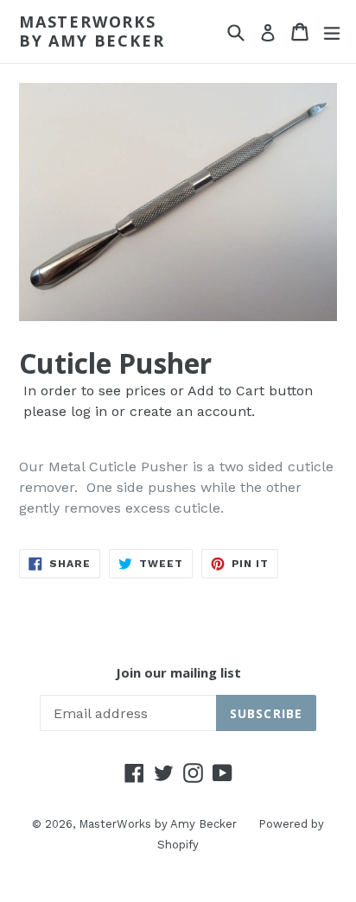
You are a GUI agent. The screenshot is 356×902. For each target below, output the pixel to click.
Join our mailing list (178, 672)
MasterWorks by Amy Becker (91, 31)
